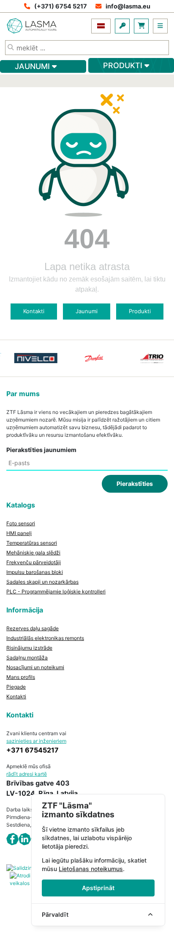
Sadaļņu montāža (27, 657)
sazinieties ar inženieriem (36, 741)
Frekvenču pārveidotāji (33, 562)
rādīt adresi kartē (26, 774)
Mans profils (20, 677)
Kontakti (33, 311)
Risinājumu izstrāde (29, 648)
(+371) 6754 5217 (60, 6)
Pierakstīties (135, 483)
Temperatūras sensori (31, 543)
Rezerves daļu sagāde (32, 628)
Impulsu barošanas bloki (34, 572)
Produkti (140, 311)
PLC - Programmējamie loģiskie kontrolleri (56, 591)
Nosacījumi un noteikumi (35, 667)
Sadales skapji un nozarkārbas (42, 582)
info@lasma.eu (128, 6)
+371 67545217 (32, 750)
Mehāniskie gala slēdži (33, 552)
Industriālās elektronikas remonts (45, 638)
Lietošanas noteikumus (91, 868)
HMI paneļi (19, 533)
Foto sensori (20, 523)
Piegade (16, 687)
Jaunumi (87, 311)
